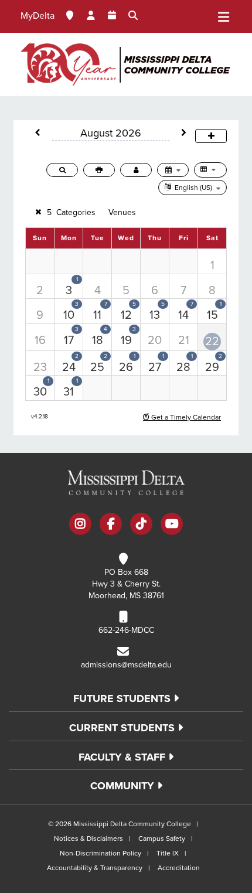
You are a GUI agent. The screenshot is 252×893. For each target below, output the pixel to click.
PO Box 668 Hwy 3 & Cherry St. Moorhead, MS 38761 (126, 584)
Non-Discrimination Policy (100, 853)
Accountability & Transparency (94, 868)
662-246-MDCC (126, 630)
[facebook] (111, 525)
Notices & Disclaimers (88, 838)
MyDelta (38, 16)
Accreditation (179, 868)
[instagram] (80, 525)
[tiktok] (141, 525)
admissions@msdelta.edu (126, 665)
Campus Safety (161, 838)
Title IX (167, 853)
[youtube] (172, 525)
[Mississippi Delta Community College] (126, 64)
